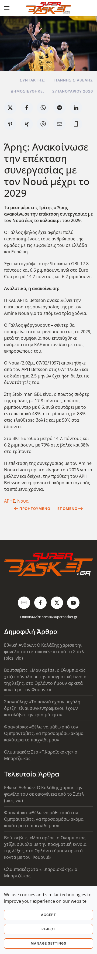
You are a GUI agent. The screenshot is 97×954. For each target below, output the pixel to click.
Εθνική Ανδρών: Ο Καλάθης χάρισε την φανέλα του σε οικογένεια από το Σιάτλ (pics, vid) (44, 651)
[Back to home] (48, 8)
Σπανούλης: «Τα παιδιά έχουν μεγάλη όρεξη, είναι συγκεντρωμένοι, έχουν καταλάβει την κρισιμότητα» (42, 708)
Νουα (23, 501)
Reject (48, 929)
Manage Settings (48, 943)
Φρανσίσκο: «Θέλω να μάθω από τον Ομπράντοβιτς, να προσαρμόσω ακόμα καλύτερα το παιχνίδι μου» (44, 733)
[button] (6, 8)
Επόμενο (67, 508)
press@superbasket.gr (59, 616)
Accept (48, 915)
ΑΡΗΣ (9, 501)
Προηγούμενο (34, 508)
